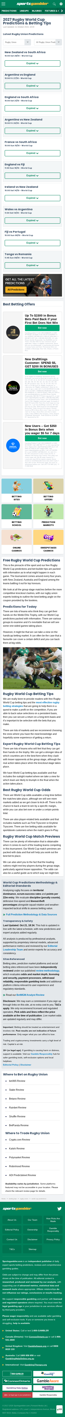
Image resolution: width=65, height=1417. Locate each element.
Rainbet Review (17, 1107)
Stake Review (16, 1090)
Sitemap (32, 1249)
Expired (30, 63)
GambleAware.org (37, 1346)
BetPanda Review (19, 1125)
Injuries (37, 10)
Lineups (24, 10)
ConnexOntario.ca (38, 1337)
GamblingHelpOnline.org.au (19, 1358)
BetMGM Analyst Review (30, 995)
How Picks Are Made (53, 1219)
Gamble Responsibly (41, 1054)
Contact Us (12, 1239)
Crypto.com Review (19, 1139)
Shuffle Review (17, 1116)
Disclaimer (25, 1065)
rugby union (24, 1199)
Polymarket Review (19, 1157)
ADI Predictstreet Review (22, 1175)
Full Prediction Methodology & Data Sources (31, 914)
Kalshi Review (17, 1148)
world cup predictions (39, 1199)
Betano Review (17, 1098)
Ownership (32, 1229)
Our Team (32, 1220)
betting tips (13, 1199)
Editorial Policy (11, 1065)
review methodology (47, 970)
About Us (12, 1220)
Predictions (9, 10)
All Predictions (16, 289)
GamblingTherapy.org (35, 1365)
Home (4, 1199)
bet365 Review (17, 1081)
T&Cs (12, 1249)
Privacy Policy (53, 1239)
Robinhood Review (19, 1166)
